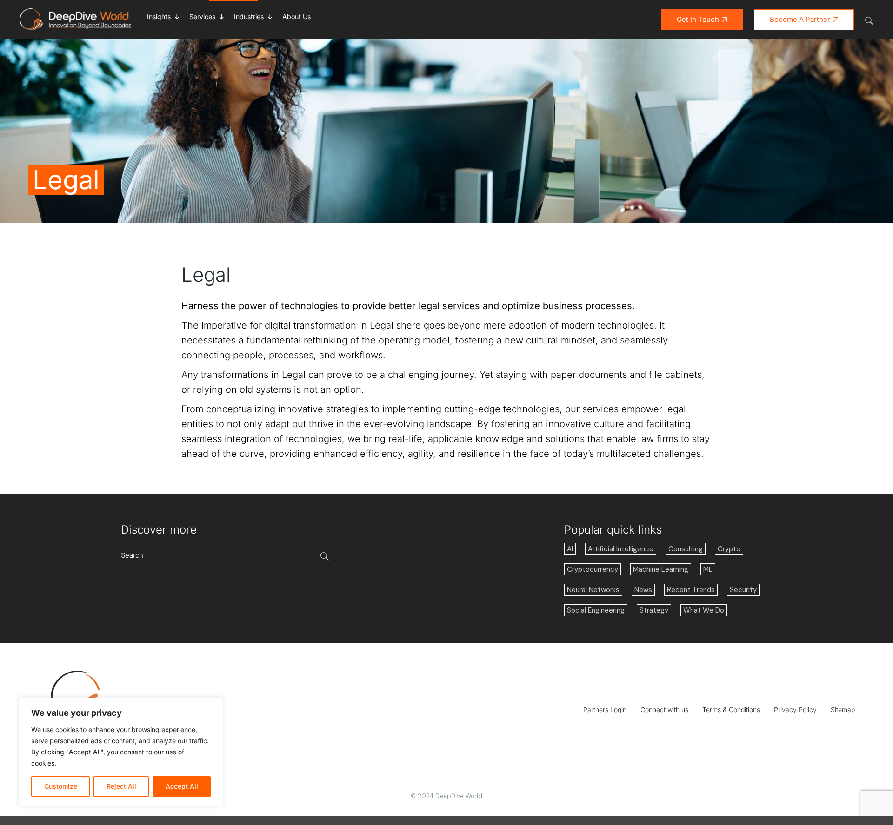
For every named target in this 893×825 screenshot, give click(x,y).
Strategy (654, 610)
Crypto (729, 549)
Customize (60, 786)
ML (708, 569)
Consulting (685, 549)
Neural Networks (593, 589)
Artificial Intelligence (620, 549)
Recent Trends (691, 589)
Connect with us (664, 709)
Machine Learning (660, 569)
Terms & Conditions (731, 709)
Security (743, 589)
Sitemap (843, 709)
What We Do (703, 610)
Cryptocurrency (592, 569)
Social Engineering (596, 610)
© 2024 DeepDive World (446, 796)
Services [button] (202, 16)
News (643, 589)
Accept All (182, 786)
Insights (159, 16)
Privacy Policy (795, 709)
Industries (249, 16)
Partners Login (604, 709)
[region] (121, 752)
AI (570, 549)
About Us (296, 16)
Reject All (121, 786)
